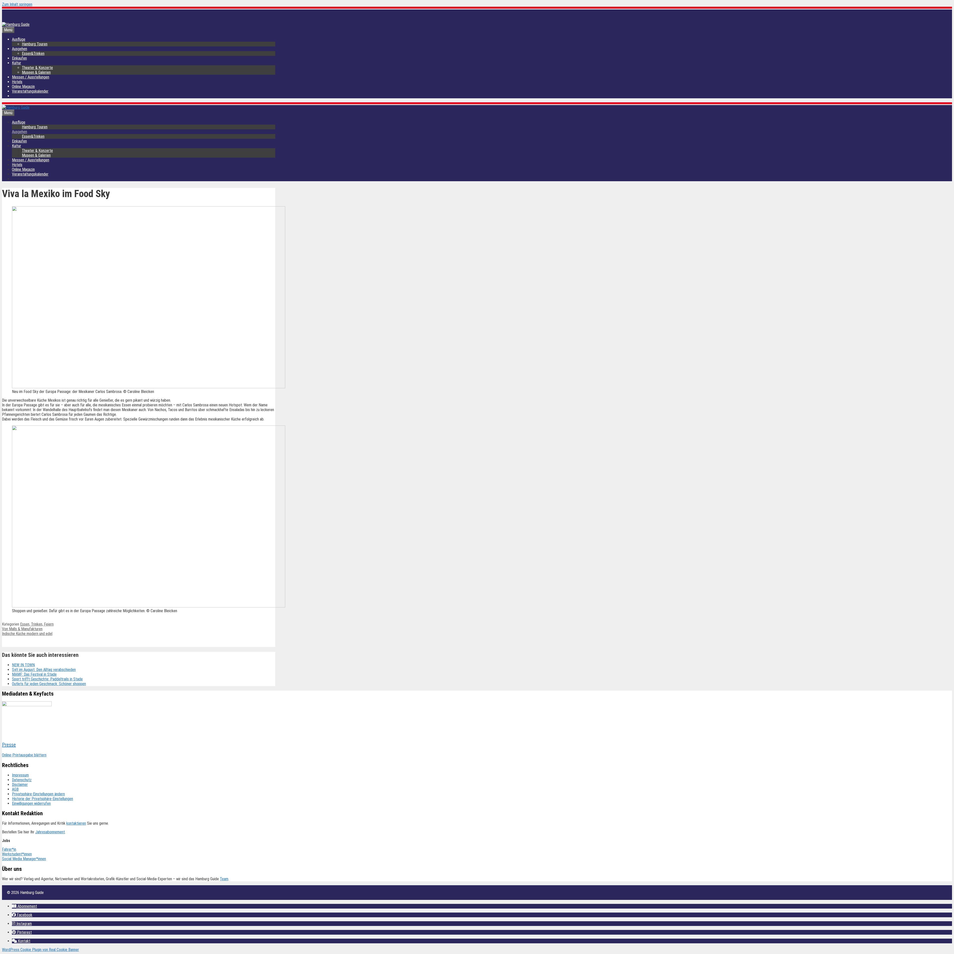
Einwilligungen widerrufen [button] (31, 803)
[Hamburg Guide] (16, 107)
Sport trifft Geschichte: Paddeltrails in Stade (47, 679)
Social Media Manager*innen (24, 858)
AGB (15, 789)
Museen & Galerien (36, 72)
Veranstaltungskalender (30, 91)
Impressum (20, 775)
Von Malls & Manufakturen (22, 629)
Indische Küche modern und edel (27, 633)
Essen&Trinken (33, 53)
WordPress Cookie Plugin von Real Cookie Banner (40, 949)
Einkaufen (19, 58)
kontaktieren (76, 823)
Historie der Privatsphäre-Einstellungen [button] (42, 798)
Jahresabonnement (50, 832)
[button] (24, 906)
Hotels (17, 81)
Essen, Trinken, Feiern (37, 624)
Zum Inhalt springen (17, 4)
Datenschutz (22, 779)
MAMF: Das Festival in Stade (34, 674)
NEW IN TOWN (23, 665)
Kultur (16, 63)
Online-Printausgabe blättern (24, 755)
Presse (9, 745)
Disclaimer (20, 784)
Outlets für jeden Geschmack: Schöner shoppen (49, 683)
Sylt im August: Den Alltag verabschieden (44, 669)
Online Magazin (23, 86)
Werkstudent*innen (17, 854)
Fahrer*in (9, 849)
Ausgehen (19, 48)
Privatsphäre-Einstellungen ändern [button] (38, 794)
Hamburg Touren (34, 44)
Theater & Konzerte (37, 67)
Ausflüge (18, 39)
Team (224, 879)
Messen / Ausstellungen (30, 77)
